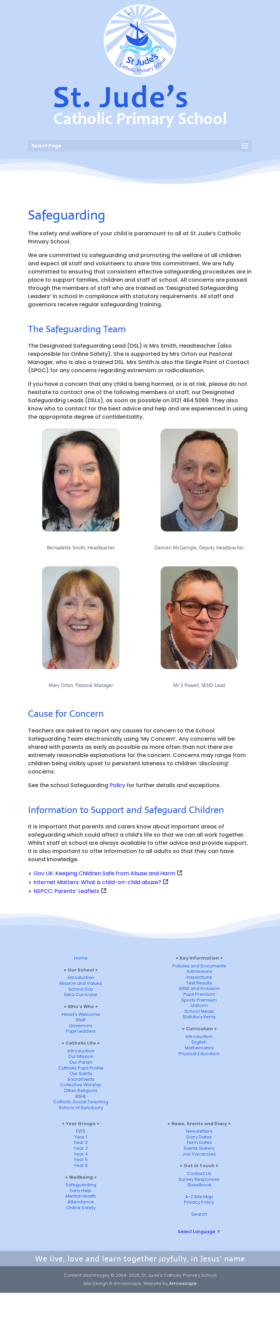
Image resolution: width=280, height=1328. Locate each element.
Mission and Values (80, 983)
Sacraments (81, 1079)
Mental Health (81, 1196)
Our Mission (81, 1056)
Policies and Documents (199, 966)
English (199, 1042)
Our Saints (81, 1073)
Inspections (199, 977)
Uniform (199, 1005)
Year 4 (81, 1154)
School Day (80, 989)
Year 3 (81, 1148)
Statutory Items (199, 1017)
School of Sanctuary (81, 1107)
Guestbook (199, 1185)
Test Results (199, 983)
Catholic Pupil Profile (80, 1068)
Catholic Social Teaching (80, 1102)
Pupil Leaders (81, 1031)
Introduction (81, 977)
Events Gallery (199, 1148)
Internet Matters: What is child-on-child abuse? (97, 882)
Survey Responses (199, 1179)
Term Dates (199, 1142)
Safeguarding (81, 1185)
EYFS (80, 1131)
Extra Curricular (80, 994)
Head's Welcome (81, 1014)
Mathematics (199, 1048)
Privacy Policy (199, 1202)
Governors (81, 1026)
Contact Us (199, 1173)
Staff (81, 1020)
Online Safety (81, 1208)
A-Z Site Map (199, 1197)
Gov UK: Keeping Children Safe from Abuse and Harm (104, 873)
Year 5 (81, 1159)
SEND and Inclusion (199, 988)
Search (199, 1214)
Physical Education (199, 1054)
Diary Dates (199, 1137)
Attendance (81, 1202)
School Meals (199, 1011)
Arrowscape (183, 1283)
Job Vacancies (199, 1154)
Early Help (81, 1190)
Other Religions (81, 1090)
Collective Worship (80, 1085)
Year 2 (81, 1142)
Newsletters (199, 1131)
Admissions (199, 971)
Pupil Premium (199, 994)
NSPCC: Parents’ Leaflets (66, 891)
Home (81, 958)
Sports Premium (199, 1000)
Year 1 (80, 1137)
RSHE (80, 1096)
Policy (117, 785)
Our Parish (80, 1062)
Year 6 (81, 1165)
